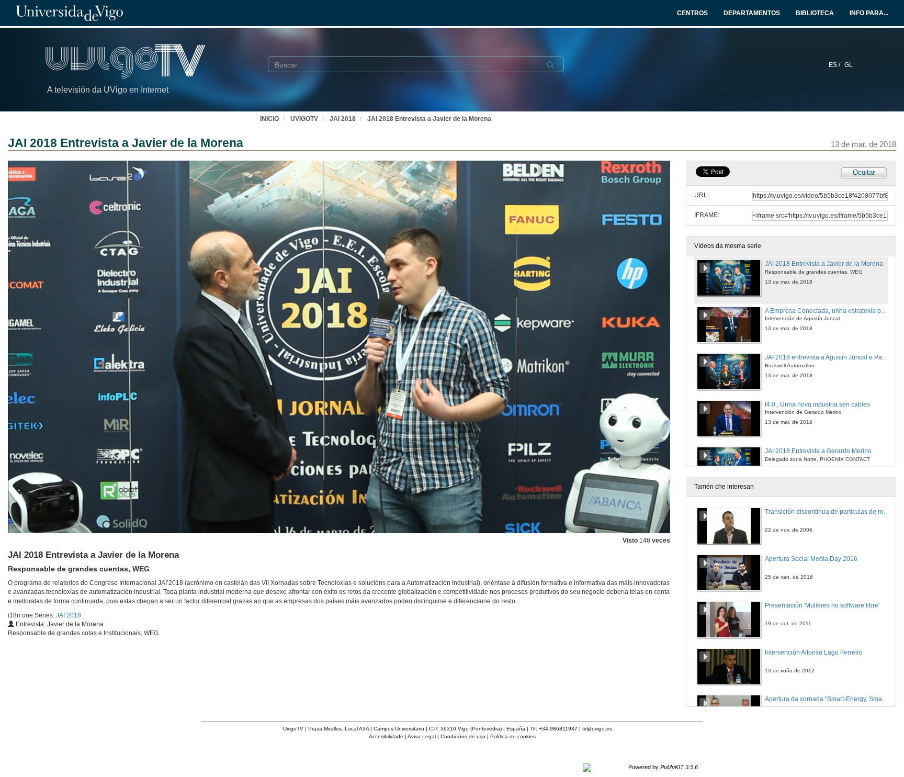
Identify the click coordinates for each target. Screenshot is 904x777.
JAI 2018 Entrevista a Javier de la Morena (429, 118)
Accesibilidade (386, 736)
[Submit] (550, 65)
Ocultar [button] (864, 172)
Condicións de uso (462, 736)
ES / (835, 65)
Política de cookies (513, 736)
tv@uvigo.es (597, 728)
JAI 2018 (343, 118)
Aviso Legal (422, 736)
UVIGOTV (304, 118)
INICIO (269, 118)
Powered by (663, 767)
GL (848, 65)
